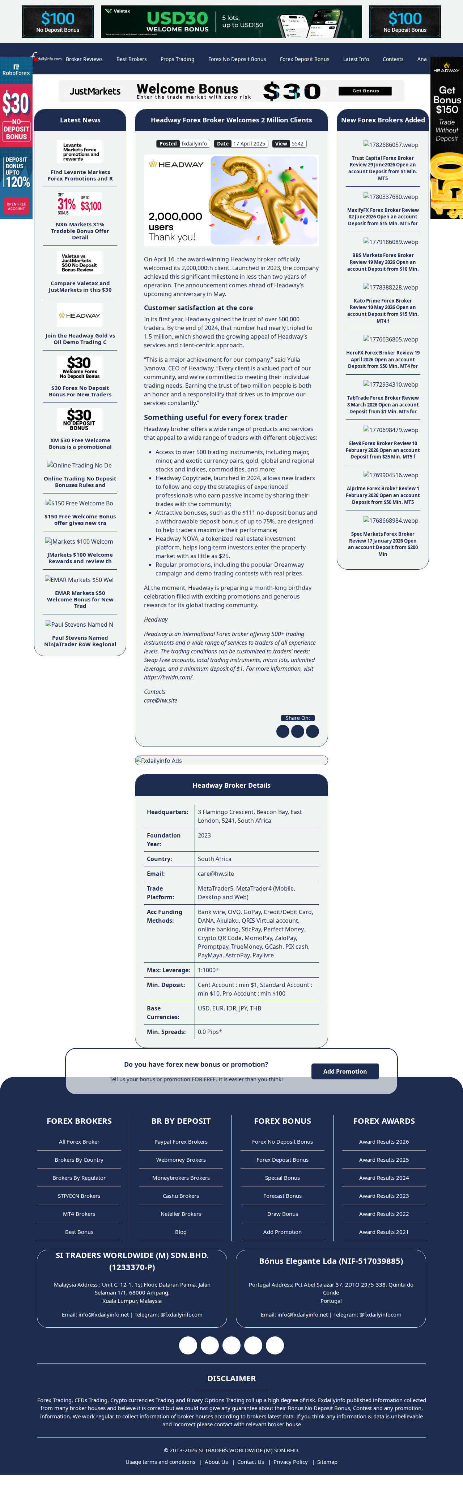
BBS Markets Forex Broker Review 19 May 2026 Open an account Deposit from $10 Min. (383, 262)
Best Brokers (131, 59)
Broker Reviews (84, 59)
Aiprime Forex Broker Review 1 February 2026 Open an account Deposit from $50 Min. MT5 (383, 495)
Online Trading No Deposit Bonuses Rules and (80, 481)
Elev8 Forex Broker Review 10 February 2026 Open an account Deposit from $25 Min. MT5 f (383, 450)
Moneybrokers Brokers (181, 1177)
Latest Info (356, 59)
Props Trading (178, 59)
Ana (422, 59)
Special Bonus (282, 1177)
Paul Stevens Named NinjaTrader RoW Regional (80, 641)
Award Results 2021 (384, 1231)
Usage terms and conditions (160, 1461)
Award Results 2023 (384, 1195)
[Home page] (44, 59)
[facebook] (282, 731)
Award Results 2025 (384, 1159)
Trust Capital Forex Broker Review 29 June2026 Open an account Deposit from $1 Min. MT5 (382, 168)
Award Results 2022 (384, 1213)
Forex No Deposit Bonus (237, 59)
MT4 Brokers (79, 1213)
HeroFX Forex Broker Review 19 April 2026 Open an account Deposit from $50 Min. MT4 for (383, 359)
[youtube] (210, 1345)
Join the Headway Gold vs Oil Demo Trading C (80, 338)
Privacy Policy (290, 1461)
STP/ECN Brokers (79, 1195)
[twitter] (297, 731)
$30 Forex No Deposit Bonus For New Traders (80, 391)
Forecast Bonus (282, 1195)
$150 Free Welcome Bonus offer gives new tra (80, 519)
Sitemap (327, 1461)
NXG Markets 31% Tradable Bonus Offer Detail (80, 231)
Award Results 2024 (384, 1177)
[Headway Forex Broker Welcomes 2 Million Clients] (231, 200)
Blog (181, 1231)
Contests (393, 59)
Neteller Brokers (181, 1213)
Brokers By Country (79, 1159)
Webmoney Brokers (181, 1159)
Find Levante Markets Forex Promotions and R (80, 175)
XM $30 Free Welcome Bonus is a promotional (80, 443)
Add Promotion (345, 1071)
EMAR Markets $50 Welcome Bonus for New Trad (80, 599)
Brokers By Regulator (79, 1177)
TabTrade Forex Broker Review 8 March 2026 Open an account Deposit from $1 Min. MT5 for (383, 404)
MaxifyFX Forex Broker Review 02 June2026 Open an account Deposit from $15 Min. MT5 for (383, 217)
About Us (216, 1461)
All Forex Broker (79, 1141)
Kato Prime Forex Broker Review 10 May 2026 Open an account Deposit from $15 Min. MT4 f (383, 310)
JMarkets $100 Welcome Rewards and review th (80, 558)
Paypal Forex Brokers (181, 1141)
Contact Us (250, 1461)
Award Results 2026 (384, 1141)
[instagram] (231, 1345)
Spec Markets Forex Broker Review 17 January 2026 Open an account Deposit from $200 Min (383, 544)
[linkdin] (312, 731)
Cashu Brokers (181, 1195)
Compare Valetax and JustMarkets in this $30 (80, 286)
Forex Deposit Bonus (305, 59)
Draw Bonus (282, 1213)
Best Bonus (79, 1231)
